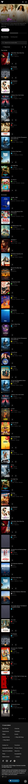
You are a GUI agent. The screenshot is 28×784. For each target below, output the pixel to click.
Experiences (5, 731)
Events (16, 734)
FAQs (3, 754)
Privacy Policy (18, 748)
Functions (17, 745)
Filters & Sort (7, 47)
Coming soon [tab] (14, 37)
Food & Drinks (6, 737)
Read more (3, 26)
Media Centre (5, 756)
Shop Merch (6, 740)
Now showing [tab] (4, 37)
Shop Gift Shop (20, 737)
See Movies (5, 728)
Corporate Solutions (7, 748)
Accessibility (18, 754)
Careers (18, 756)
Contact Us (5, 745)
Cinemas (17, 728)
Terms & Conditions (7, 751)
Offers (3, 734)
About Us (17, 751)
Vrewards (17, 731)
